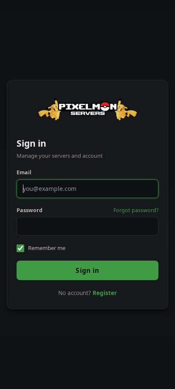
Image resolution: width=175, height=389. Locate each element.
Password (29, 210)
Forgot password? (135, 210)
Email (24, 172)
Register (105, 293)
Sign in (87, 270)
